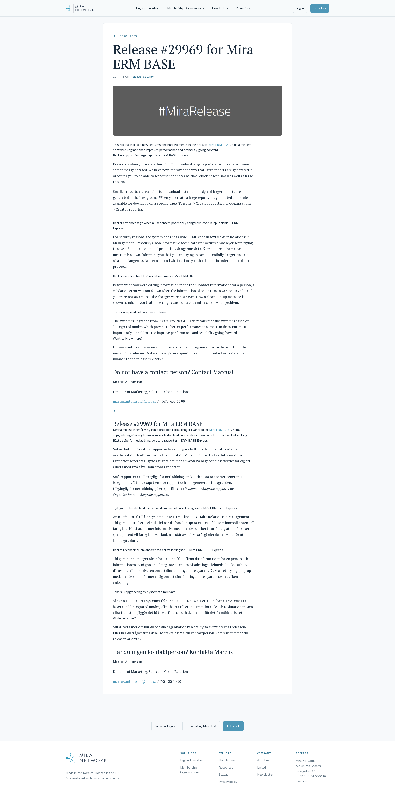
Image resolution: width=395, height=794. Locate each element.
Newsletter (265, 774)
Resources (243, 8)
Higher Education (147, 8)
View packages (165, 726)
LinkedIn (262, 767)
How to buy (220, 8)
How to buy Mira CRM (201, 726)
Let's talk (319, 8)
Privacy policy (228, 782)
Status (223, 774)
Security (148, 76)
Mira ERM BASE (219, 144)
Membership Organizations (185, 8)
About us (263, 760)
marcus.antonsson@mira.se (135, 401)
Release (136, 76)
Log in (300, 8)
